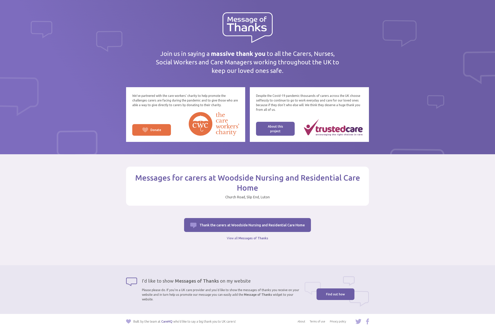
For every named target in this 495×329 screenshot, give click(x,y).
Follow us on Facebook (367, 321)
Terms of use (317, 321)
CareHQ (166, 321)
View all (247, 238)
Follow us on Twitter (358, 321)
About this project (275, 129)
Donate (146, 132)
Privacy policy (338, 321)
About (301, 321)
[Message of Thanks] (248, 27)
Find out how (335, 294)
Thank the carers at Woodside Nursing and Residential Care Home (252, 225)
